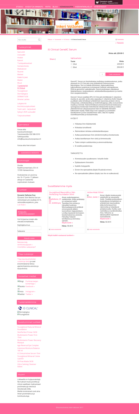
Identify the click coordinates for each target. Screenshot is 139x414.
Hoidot (20, 57)
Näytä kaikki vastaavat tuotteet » (61, 235)
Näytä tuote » (67, 223)
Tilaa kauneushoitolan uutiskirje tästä (26, 260)
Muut (19, 83)
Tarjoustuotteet (24, 115)
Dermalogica (22, 94)
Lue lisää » (21, 204)
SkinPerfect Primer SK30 (27, 332)
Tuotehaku (120, 39)
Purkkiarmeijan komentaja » (32, 282)
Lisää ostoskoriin (55, 229)
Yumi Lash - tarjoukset (26, 109)
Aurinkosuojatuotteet (26, 106)
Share (52, 59)
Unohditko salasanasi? (26, 247)
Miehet (20, 74)
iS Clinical (66, 39)
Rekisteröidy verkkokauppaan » (25, 243)
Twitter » (29, 294)
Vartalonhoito (23, 66)
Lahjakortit (21, 103)
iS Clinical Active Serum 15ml (28, 353)
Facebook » (30, 286)
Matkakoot (21, 69)
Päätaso (50, 39)
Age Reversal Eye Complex (28, 345)
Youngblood (22, 91)
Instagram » (30, 291)
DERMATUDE (22, 96)
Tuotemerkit (58, 39)
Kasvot (20, 60)
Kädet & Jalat (22, 77)
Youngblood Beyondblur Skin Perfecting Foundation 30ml (62, 193)
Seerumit (21, 52)
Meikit (19, 80)
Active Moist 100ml (95, 192)
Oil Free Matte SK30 (25, 361)
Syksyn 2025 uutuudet (26, 112)
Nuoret (20, 71)
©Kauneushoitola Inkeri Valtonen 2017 (69, 407)
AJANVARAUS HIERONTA (30, 153)
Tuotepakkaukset (24, 63)
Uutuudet (21, 55)
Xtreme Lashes (23, 99)
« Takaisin (119, 43)
